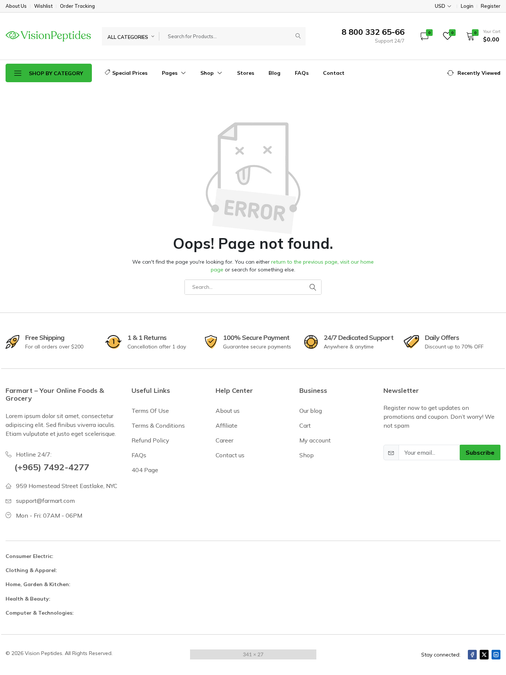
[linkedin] (496, 654)
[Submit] (298, 36)
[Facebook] (472, 654)
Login (467, 6)
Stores (245, 73)
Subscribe (480, 452)
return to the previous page (304, 261)
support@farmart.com (45, 500)
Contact (333, 73)
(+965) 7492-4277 (51, 466)
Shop (207, 73)
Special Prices (129, 73)
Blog (274, 73)
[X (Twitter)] (484, 654)
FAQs (302, 73)
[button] (480, 36)
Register (490, 6)
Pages (170, 73)
